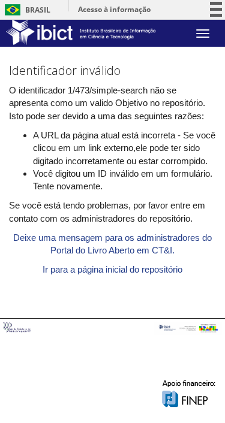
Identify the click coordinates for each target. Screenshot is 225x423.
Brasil (25, 10)
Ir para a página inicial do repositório (112, 269)
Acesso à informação (114, 9)
